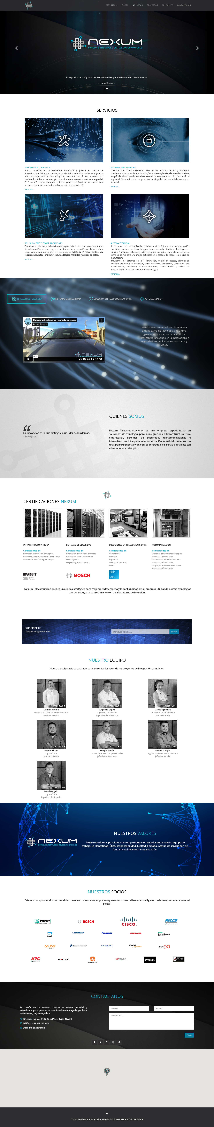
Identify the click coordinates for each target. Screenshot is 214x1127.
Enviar (174, 631)
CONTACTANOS (184, 5)
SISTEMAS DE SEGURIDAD (68, 298)
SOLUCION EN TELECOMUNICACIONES (112, 298)
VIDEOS (125, 5)
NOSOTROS (138, 5)
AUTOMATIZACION (153, 298)
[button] (16, 47)
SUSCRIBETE (167, 5)
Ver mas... (29, 189)
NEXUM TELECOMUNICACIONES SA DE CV (122, 1119)
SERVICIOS (111, 5)
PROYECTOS (152, 5)
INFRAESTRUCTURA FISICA (29, 298)
